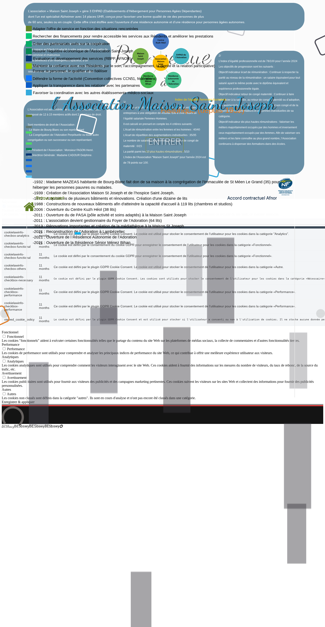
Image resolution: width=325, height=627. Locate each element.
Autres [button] (6, 389)
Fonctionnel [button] (10, 332)
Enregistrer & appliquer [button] (18, 402)
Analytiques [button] (10, 357)
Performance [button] (10, 344)
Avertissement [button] (11, 373)
